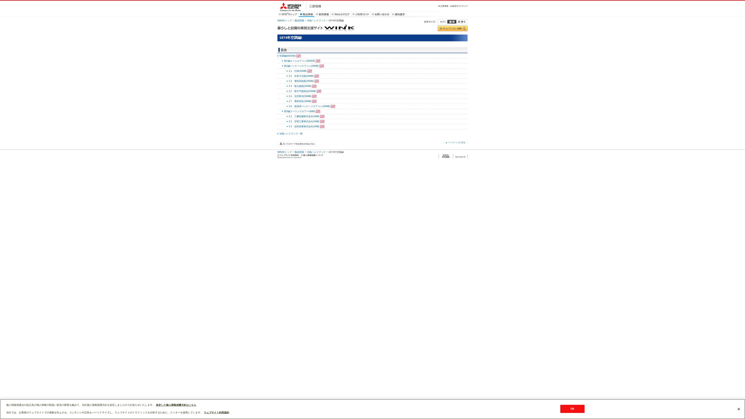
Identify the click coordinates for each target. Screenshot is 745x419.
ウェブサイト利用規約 (216, 412)
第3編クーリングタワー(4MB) (299, 111)
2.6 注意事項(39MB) (300, 96)
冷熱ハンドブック (316, 20)
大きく (460, 21)
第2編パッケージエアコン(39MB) (301, 66)
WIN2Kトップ (284, 20)
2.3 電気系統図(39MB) (301, 81)
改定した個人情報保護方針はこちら (176, 404)
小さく (445, 21)
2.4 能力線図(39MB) (300, 86)
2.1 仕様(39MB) (298, 71)
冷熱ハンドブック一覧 (291, 133)
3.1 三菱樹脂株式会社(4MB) (304, 116)
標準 (452, 22)
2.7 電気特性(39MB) (300, 101)
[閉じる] (739, 409)
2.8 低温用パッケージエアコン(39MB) (309, 106)
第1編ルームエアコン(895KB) (299, 61)
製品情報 (299, 20)
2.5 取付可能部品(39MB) (302, 91)
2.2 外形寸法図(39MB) (301, 76)
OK (572, 408)
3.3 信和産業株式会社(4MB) (304, 126)
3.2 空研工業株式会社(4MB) (304, 121)
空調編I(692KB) (287, 56)
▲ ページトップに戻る (455, 142)
